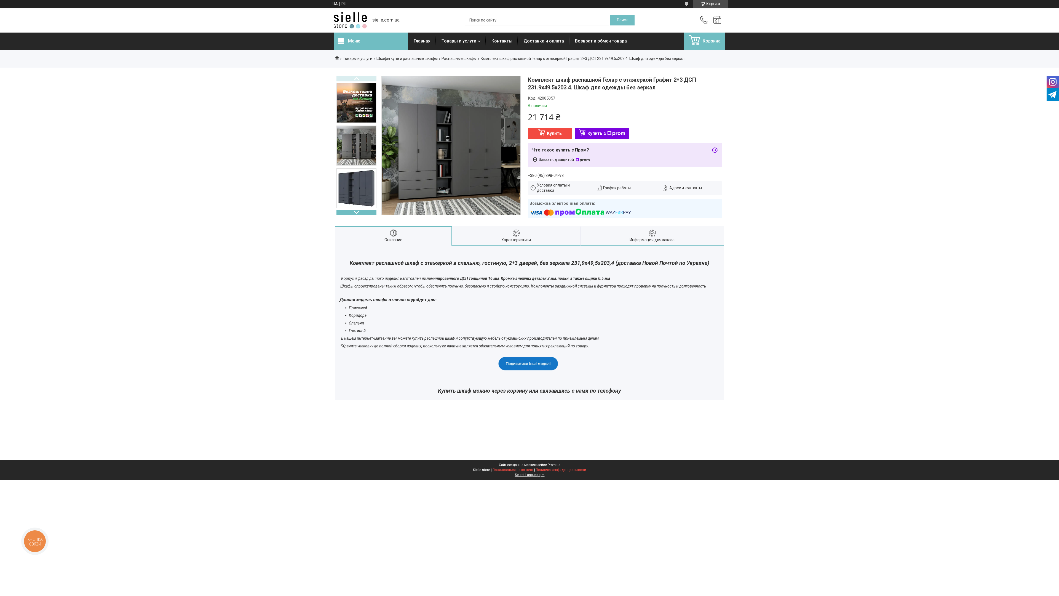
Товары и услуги (459, 41)
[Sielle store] (350, 20)
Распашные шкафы (459, 58)
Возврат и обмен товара (601, 41)
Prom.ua (554, 465)
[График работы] (717, 20)
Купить (554, 133)
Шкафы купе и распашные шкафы (407, 58)
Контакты (501, 41)
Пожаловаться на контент (513, 470)
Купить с (596, 133)
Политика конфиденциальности (561, 470)
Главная (422, 41)
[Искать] (622, 20)
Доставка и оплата (543, 41)
